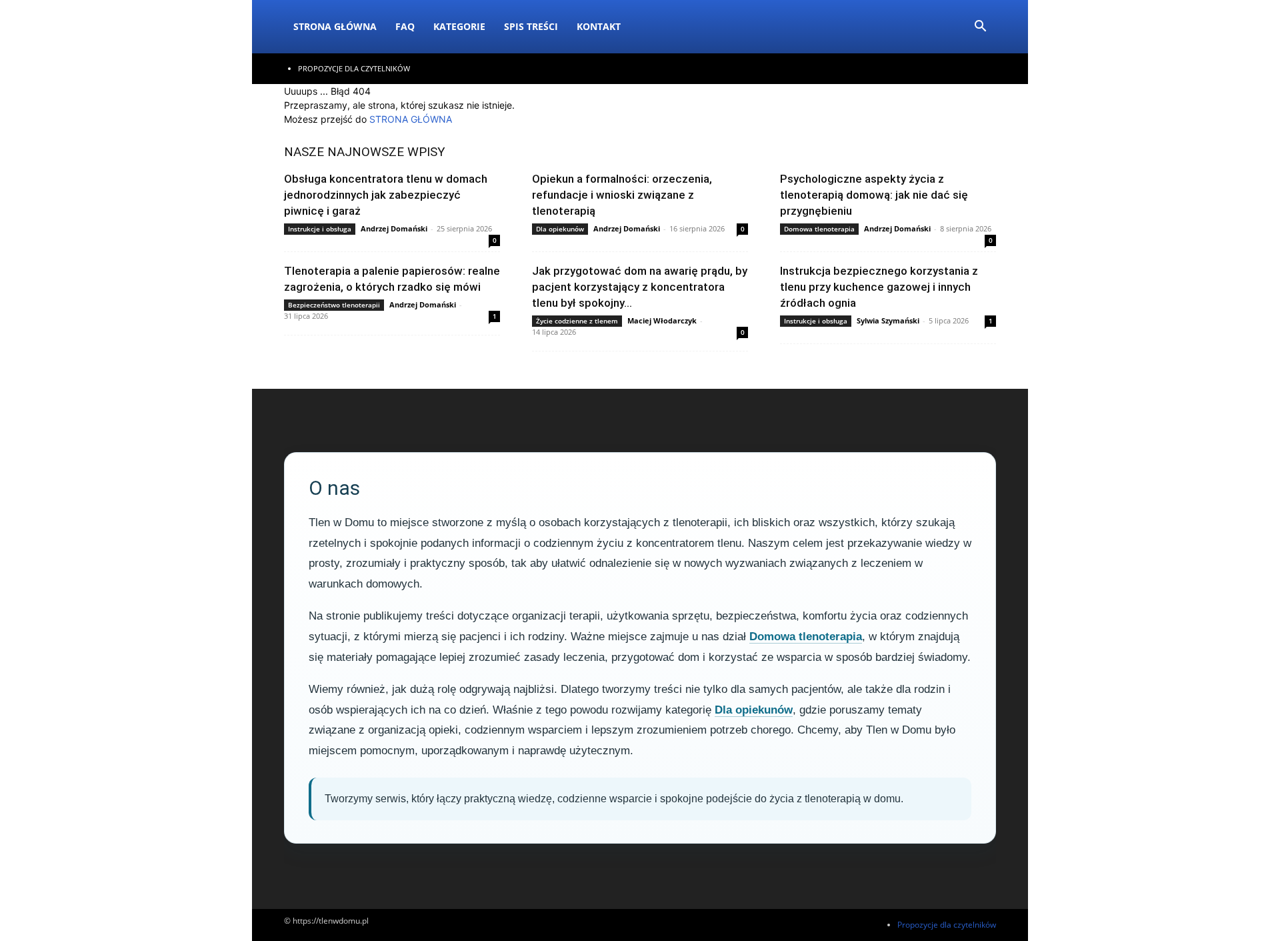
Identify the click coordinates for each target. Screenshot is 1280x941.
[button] (980, 27)
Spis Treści (531, 26)
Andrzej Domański (394, 228)
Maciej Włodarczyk (662, 320)
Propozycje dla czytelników (354, 68)
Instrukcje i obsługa (319, 228)
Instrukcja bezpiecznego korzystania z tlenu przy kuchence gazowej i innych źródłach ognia (879, 286)
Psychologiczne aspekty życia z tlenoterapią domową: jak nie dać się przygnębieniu (874, 194)
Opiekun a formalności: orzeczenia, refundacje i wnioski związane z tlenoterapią (622, 194)
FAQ (405, 26)
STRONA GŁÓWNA (410, 119)
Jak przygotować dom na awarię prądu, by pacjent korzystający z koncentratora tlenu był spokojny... (639, 286)
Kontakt (599, 26)
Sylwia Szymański (888, 320)
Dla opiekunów (560, 228)
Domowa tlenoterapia (819, 228)
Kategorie (459, 26)
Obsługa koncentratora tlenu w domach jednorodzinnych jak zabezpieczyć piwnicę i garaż (385, 194)
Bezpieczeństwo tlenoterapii (334, 304)
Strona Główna (335, 26)
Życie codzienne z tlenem (577, 320)
